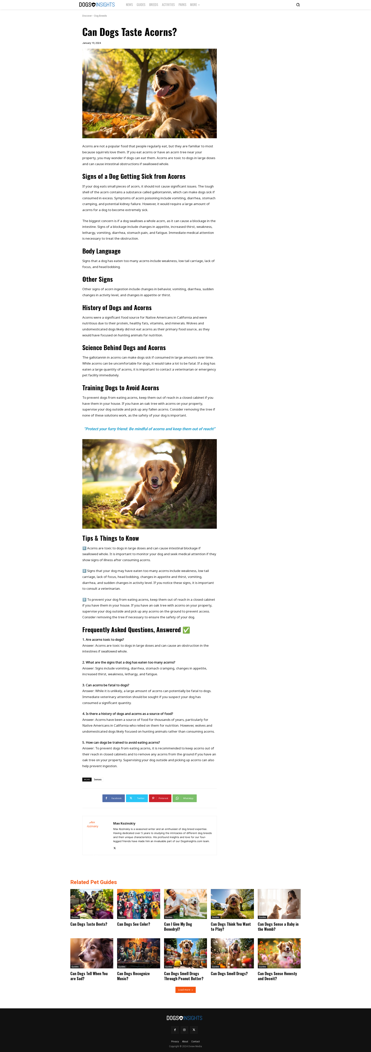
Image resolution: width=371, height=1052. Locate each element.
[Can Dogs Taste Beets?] (91, 904)
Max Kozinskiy (124, 823)
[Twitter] (114, 847)
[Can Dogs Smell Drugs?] (232, 953)
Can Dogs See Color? (133, 924)
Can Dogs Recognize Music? (133, 976)
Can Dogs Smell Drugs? (229, 973)
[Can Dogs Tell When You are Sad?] (91, 953)
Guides (75, 917)
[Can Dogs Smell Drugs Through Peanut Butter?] (185, 953)
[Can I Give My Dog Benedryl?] (185, 904)
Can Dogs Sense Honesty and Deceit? (277, 976)
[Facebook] (175, 1030)
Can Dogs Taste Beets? (88, 924)
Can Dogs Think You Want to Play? (231, 926)
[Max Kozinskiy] (98, 835)
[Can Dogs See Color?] (138, 904)
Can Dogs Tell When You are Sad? (89, 976)
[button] (298, 4)
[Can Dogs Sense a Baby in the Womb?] (279, 904)
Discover (87, 15)
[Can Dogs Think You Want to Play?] (232, 904)
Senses (98, 779)
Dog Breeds (100, 15)
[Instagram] (184, 1030)
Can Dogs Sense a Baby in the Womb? (278, 926)
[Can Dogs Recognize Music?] (138, 953)
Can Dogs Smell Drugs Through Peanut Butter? (183, 976)
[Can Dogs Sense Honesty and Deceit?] (279, 953)
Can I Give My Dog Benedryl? (178, 926)
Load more (184, 989)
